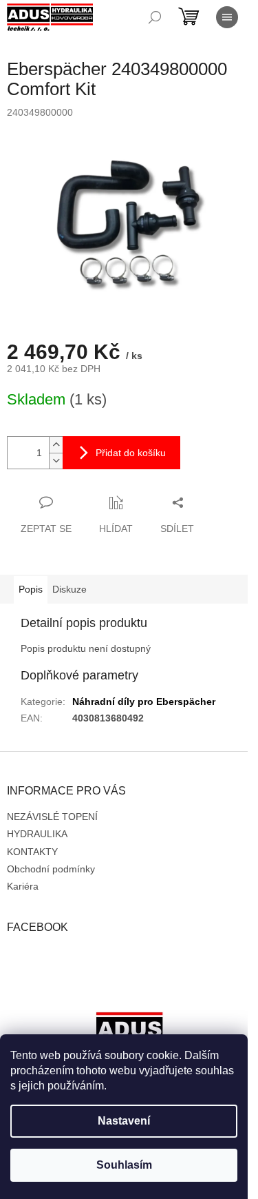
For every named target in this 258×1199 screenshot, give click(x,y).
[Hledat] (155, 17)
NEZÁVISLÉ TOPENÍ (52, 816)
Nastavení (124, 1121)
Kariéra (23, 886)
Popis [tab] (31, 589)
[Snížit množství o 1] (56, 461)
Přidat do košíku (131, 452)
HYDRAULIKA (37, 833)
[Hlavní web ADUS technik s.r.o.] (129, 1032)
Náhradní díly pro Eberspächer (143, 701)
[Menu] (227, 17)
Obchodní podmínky (51, 868)
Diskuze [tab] (69, 589)
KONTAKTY (32, 851)
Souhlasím (124, 1165)
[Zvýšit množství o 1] (56, 445)
